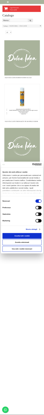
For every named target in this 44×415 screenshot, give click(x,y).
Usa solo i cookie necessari (22, 249)
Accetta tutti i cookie (22, 236)
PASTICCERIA (14, 26)
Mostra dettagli (31, 229)
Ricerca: (6, 20)
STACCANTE (23, 26)
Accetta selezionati (22, 242)
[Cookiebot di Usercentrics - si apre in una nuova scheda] (32, 164)
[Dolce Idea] (4, 2)
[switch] (38, 207)
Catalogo (5, 26)
